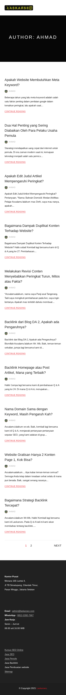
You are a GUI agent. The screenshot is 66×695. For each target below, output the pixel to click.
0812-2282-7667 (25, 615)
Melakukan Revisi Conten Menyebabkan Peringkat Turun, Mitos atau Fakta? (32, 276)
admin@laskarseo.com (23, 611)
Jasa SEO (9, 654)
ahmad (12, 91)
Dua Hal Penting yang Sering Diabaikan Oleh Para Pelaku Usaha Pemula (31, 130)
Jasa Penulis (11, 658)
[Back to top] (63, 692)
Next (57, 545)
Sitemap (9, 671)
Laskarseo (42, 688)
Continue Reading (15, 111)
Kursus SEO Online (14, 650)
